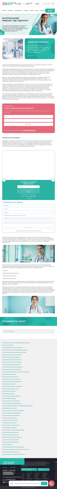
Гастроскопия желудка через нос (11, 364)
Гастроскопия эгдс (7, 444)
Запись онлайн (50, 11)
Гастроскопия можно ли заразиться (12, 386)
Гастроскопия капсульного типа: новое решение (15, 371)
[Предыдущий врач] (4, 180)
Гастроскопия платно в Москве (10, 400)
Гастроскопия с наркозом (9, 422)
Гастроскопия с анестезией (9, 420)
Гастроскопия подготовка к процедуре (13, 410)
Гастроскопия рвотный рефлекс (11, 415)
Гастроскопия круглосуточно (10, 376)
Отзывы (26, 10)
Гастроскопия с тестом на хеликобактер (13, 430)
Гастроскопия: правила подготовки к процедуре (15, 449)
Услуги (4, 10)
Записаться (28, 227)
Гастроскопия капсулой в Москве (11, 369)
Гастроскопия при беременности (11, 413)
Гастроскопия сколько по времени (12, 437)
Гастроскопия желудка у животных (12, 362)
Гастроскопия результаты (9, 417)
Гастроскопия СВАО (7, 345)
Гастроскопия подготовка (9, 408)
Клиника (10, 10)
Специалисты (18, 10)
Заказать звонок (37, 4)
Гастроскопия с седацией (9, 427)
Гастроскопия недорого (9, 391)
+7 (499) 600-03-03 (29, 130)
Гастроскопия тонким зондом (10, 439)
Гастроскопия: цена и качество (10, 451)
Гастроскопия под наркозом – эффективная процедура (17, 405)
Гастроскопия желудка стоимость (11, 359)
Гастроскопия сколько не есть (10, 434)
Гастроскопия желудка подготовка (12, 354)
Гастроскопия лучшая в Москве (11, 379)
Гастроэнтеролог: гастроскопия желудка (13, 454)
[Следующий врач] (53, 180)
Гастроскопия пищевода (9, 398)
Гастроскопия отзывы (8, 393)
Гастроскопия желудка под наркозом (12, 347)
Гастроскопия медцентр (9, 383)
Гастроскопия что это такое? (10, 442)
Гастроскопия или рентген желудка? (12, 367)
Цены (36, 10)
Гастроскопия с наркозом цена (10, 425)
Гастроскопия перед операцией (11, 396)
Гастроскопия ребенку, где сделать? (17, 293)
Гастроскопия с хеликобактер (10, 432)
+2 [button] (37, 186)
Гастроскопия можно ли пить (10, 388)
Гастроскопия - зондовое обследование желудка (16, 342)
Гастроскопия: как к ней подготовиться (13, 447)
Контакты (42, 10)
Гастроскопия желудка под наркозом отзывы (14, 350)
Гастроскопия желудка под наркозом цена (14, 352)
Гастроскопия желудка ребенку (11, 357)
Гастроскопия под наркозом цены (11, 403)
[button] (38, 186)
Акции (32, 10)
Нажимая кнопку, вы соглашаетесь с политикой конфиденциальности (28, 230)
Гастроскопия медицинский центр (11, 381)
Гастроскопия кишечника (9, 374)
